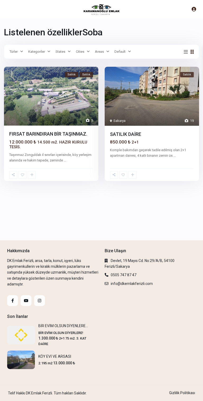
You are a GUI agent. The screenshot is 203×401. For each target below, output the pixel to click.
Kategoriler (36, 52)
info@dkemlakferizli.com (132, 283)
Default (120, 52)
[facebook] (12, 300)
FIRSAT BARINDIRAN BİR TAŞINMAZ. (48, 134)
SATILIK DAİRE (125, 134)
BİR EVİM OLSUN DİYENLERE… (63, 326)
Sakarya (119, 121)
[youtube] (26, 300)
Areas (99, 52)
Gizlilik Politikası (182, 393)
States (60, 52)
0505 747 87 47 (123, 275)
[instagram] (39, 300)
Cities (80, 52)
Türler (14, 52)
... (65, 160)
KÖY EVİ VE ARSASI (54, 356)
